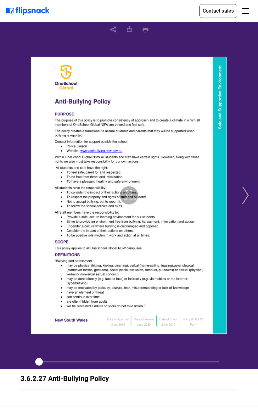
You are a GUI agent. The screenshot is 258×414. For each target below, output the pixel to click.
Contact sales (218, 11)
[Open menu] (245, 11)
